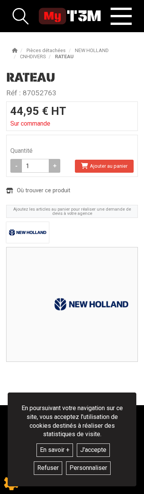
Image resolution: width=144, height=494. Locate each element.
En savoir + (55, 449)
